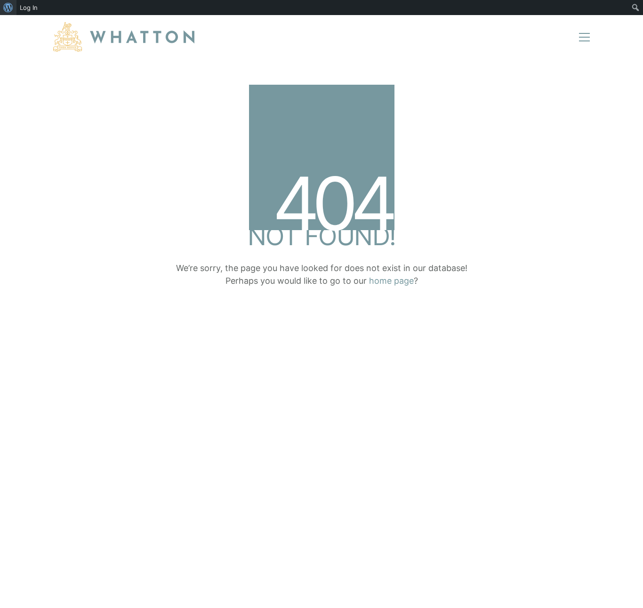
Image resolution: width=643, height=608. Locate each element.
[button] (584, 37)
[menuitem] (8, 7)
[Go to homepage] (123, 37)
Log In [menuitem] (29, 7)
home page (391, 281)
